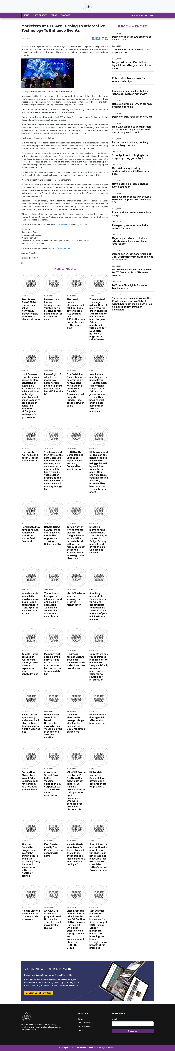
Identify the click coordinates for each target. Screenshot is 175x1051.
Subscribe (132, 1031)
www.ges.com (61, 224)
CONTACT (65, 15)
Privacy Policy (84, 1023)
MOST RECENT (40, 15)
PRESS (54, 15)
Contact (81, 1030)
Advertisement (84, 1026)
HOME (26, 15)
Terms (80, 1019)
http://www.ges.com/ (61, 248)
